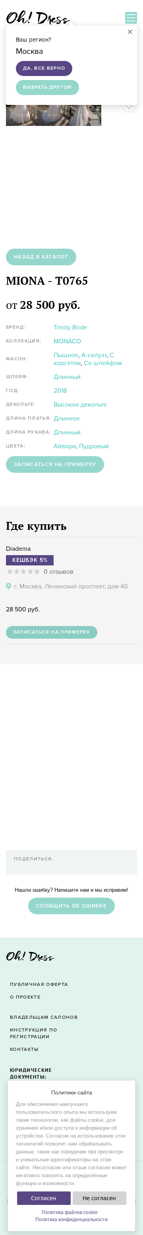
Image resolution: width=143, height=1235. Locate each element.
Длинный (67, 377)
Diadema (18, 549)
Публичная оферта (39, 985)
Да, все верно (44, 68)
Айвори (65, 446)
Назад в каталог (41, 257)
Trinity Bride (70, 327)
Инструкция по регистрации (33, 1033)
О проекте (25, 997)
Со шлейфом (103, 363)
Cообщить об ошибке (71, 906)
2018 (60, 391)
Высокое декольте (80, 405)
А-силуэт (93, 355)
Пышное (66, 355)
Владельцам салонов (44, 1017)
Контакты (24, 1049)
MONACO (67, 341)
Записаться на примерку (55, 464)
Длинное (67, 418)
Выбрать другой (47, 87)
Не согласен (99, 1198)
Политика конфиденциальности (71, 1219)
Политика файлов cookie (70, 1212)
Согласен (43, 1198)
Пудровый (94, 446)
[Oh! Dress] (30, 958)
